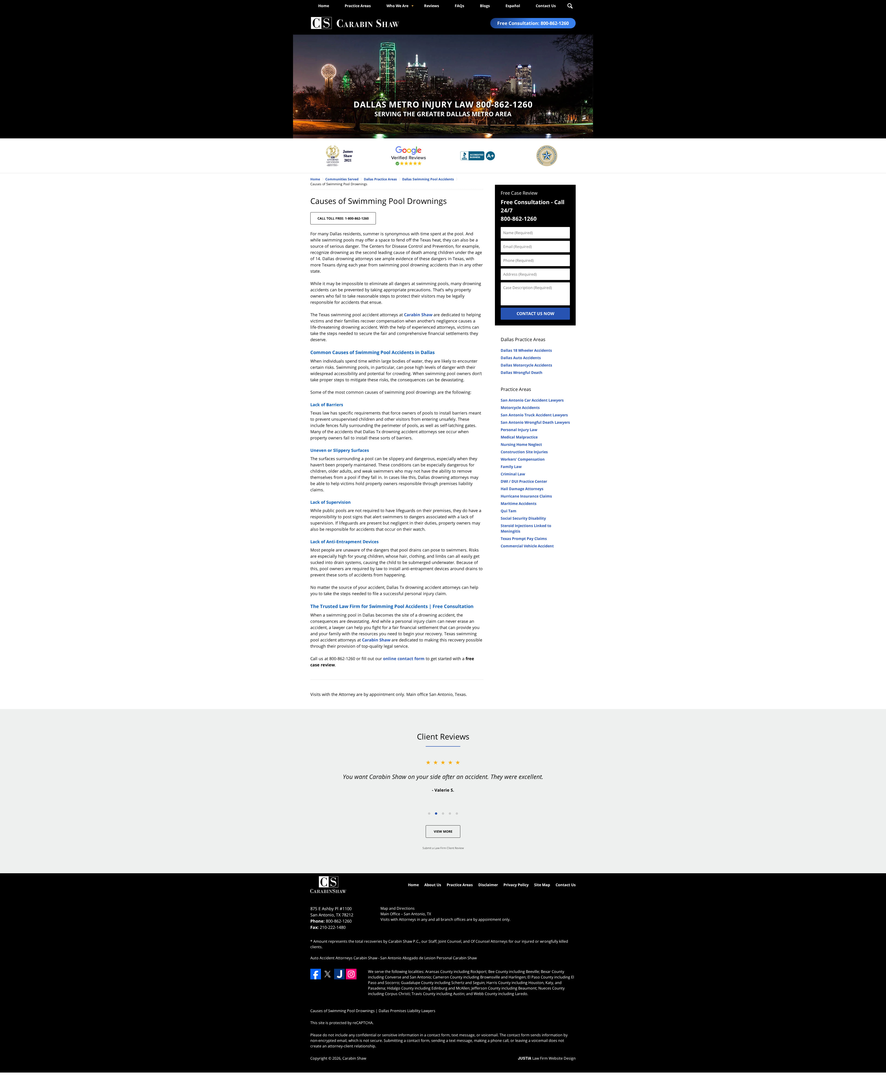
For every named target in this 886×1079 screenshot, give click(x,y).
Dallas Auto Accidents (521, 357)
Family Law (511, 466)
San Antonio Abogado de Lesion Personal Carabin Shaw (428, 957)
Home (323, 5)
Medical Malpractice (519, 437)
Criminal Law (513, 474)
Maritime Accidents (518, 503)
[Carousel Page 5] (456, 813)
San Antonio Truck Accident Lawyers (534, 414)
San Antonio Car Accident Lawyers (532, 400)
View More (443, 831)
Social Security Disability (523, 518)
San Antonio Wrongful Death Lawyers (535, 422)
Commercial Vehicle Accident (527, 545)
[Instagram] (351, 974)
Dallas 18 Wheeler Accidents (526, 350)
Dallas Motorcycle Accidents (526, 365)
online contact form (404, 658)
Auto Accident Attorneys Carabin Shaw (343, 957)
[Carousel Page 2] (436, 813)
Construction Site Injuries (524, 451)
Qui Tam (508, 510)
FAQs (459, 5)
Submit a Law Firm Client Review (443, 848)
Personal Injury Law (519, 429)
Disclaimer (488, 884)
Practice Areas (358, 5)
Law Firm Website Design (547, 1058)
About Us (432, 884)
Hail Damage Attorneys (522, 488)
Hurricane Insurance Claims (526, 496)
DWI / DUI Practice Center (524, 481)
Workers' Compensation (523, 459)
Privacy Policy (516, 884)
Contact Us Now (535, 313)
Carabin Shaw (418, 314)
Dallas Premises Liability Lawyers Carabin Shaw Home (354, 23)
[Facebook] (315, 974)
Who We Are (397, 5)
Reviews (431, 5)
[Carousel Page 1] (429, 813)
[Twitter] (327, 974)
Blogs (485, 5)
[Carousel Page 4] (449, 813)
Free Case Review (519, 193)
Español (513, 5)
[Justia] (339, 974)
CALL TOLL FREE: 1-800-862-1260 (343, 218)
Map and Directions (397, 908)
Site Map (542, 884)
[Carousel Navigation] (443, 813)
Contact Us (546, 5)
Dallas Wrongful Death (521, 372)
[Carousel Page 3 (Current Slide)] (443, 813)
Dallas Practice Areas (523, 339)
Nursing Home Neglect (521, 444)
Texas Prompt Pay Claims (524, 538)
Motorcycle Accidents (520, 407)
